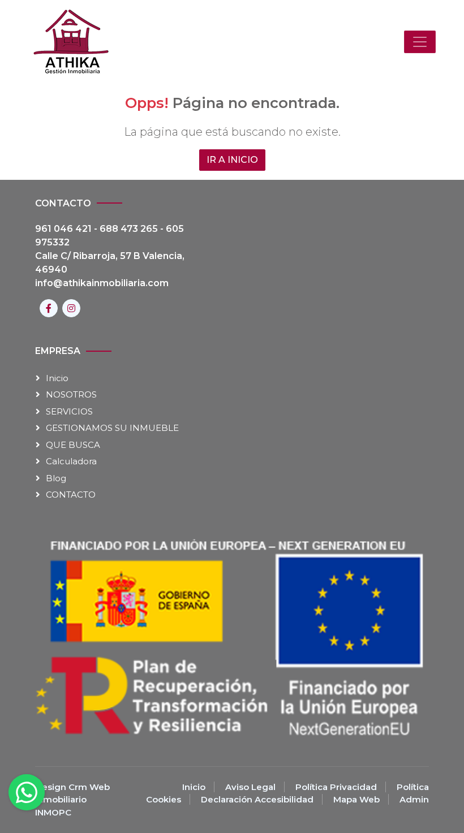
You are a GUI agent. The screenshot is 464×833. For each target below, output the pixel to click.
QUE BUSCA (73, 444)
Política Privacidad (336, 787)
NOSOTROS (71, 394)
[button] (420, 42)
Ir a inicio (232, 159)
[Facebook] (49, 308)
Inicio (57, 378)
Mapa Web (356, 799)
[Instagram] (71, 308)
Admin (414, 799)
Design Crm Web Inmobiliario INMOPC (72, 800)
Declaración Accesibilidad (257, 799)
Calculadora (71, 461)
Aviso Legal (250, 787)
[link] (70, 42)
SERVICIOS (69, 411)
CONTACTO (71, 494)
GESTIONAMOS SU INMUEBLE (112, 427)
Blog (56, 478)
